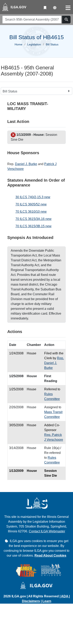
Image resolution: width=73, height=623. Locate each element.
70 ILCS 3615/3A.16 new (33, 219)
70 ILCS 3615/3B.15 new (33, 226)
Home (18, 44)
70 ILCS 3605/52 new (31, 204)
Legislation (34, 44)
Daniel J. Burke (26, 164)
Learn (46, 601)
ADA (65, 596)
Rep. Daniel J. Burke (54, 363)
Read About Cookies (50, 555)
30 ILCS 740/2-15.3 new (32, 197)
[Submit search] (66, 19)
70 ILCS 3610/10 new (31, 211)
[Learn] (45, 8)
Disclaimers (31, 601)
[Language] (54, 8)
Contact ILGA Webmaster (47, 531)
